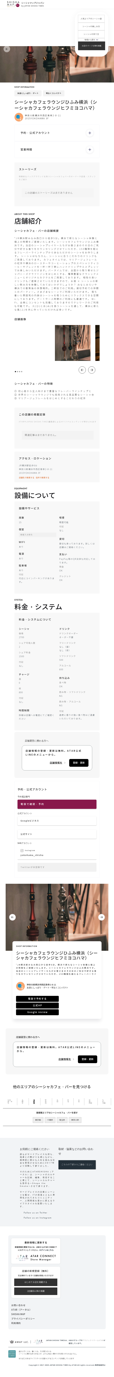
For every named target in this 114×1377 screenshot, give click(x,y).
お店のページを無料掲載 (91, 46)
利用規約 (16, 1323)
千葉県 (50, 1120)
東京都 (38, 1120)
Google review (37, 1012)
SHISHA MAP (18, 1314)
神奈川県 (75, 1120)
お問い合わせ (18, 1305)
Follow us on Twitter (35, 1212)
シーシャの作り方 (91, 34)
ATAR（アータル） (21, 1309)
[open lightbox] (73, 343)
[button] (91, 39)
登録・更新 (79, 762)
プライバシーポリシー (23, 1318)
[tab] (10, 1101)
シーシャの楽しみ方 (91, 26)
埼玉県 (62, 1120)
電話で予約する (37, 998)
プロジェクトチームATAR (93, 1340)
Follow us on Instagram (38, 1218)
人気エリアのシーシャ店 (91, 19)
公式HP (37, 1005)
